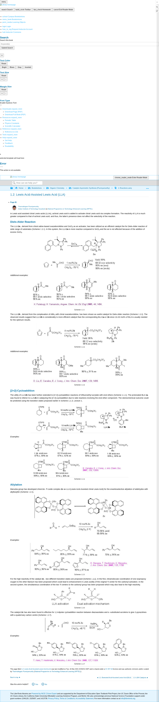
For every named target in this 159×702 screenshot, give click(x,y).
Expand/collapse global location (147, 187)
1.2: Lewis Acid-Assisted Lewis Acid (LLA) (36, 669)
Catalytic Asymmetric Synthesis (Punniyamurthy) (91, 188)
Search (14, 183)
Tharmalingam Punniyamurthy (28, 206)
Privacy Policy (53, 698)
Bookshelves (36, 188)
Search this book (6, 40)
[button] (9, 143)
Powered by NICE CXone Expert (44, 694)
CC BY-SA (109, 669)
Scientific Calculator (12, 126)
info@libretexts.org (127, 698)
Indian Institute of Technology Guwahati (31, 209)
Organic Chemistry (57, 188)
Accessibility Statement (84, 698)
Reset (4, 63)
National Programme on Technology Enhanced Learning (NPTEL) (70, 209)
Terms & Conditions (67, 698)
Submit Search (7, 48)
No (46, 684)
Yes (36, 684)
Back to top (14, 677)
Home (21, 188)
